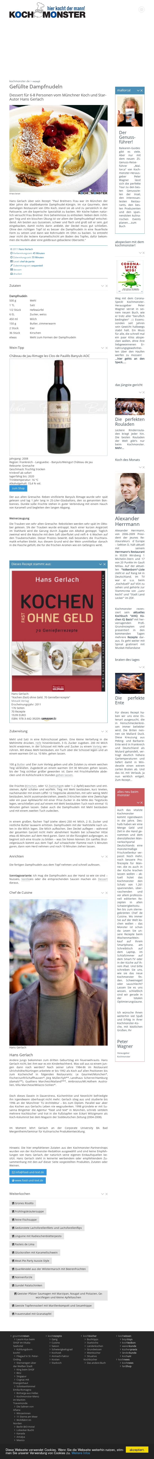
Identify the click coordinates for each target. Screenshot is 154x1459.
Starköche (92, 1342)
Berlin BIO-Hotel (26, 1426)
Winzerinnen (24, 1413)
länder (129, 1352)
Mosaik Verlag (20, 701)
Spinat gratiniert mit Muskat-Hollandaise (130, 646)
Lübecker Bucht (25, 1430)
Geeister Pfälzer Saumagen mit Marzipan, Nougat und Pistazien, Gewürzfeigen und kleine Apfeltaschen (59, 1295)
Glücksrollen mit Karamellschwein (36, 1252)
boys (127, 1339)
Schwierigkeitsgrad (62, 1349)
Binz (19, 1373)
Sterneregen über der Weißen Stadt (24, 1364)
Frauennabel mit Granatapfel (32, 1314)
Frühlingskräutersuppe (29, 1211)
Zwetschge (55, 786)
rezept (36, 81)
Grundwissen (94, 1349)
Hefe (38, 743)
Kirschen (31, 786)
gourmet (21, 1336)
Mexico (21, 1440)
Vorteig (97, 746)
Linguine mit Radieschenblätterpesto (37, 1236)
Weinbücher (93, 1352)
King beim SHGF (25, 1369)
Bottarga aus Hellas (27, 1393)
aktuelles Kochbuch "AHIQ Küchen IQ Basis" (130, 616)
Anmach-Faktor (60, 1356)
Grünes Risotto (23, 1203)
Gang (54, 1339)
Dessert (103, 879)
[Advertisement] (77, 47)
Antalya (21, 1436)
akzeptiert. (137, 1449)
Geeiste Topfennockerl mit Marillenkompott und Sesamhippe (53, 1305)
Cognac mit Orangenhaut (21, 1381)
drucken (17, 273)
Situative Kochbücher (90, 1357)
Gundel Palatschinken (28, 1285)
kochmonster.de (19, 81)
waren (129, 1346)
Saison (55, 1346)
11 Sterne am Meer (27, 1416)
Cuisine (56, 1342)
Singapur (21, 1376)
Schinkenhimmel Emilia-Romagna (24, 1388)
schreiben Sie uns (129, 969)
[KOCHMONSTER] (47, 10)
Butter (21, 764)
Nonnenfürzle (23, 1277)
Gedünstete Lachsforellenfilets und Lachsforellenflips (48, 1228)
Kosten (56, 1359)
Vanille (25, 879)
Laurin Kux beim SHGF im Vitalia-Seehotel (24, 1343)
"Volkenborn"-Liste (133, 569)
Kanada (21, 1433)
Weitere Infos (81, 1452)
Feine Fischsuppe (25, 1219)
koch (55, 1336)
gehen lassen (64, 775)
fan (126, 1366)
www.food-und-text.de (28, 1180)
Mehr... (119, 448)
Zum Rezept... (123, 780)
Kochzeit (56, 1352)
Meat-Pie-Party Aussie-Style (31, 1260)
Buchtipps (92, 1339)
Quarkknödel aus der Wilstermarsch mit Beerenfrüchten (50, 1269)
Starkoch (57, 1362)
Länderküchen (95, 1346)
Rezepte (133, 637)
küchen (129, 1349)
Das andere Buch (96, 1362)
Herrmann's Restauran (129, 552)
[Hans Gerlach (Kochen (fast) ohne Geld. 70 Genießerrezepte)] (58, 631)
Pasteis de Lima (24, 1244)
